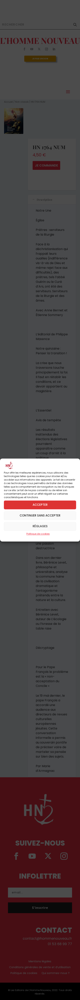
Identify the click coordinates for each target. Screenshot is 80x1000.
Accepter (40, 505)
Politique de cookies (38, 533)
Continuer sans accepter (40, 515)
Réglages (40, 526)
